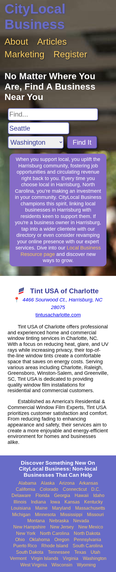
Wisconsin (62, 564)
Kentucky (93, 502)
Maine (41, 508)
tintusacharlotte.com (58, 315)
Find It (82, 142)
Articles (52, 42)
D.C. (95, 489)
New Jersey (62, 527)
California (25, 489)
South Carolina (88, 545)
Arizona (67, 483)
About (16, 42)
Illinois (20, 502)
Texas (80, 552)
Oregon (61, 539)
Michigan (21, 514)
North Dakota (87, 533)
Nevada (81, 520)
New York (25, 533)
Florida (42, 495)
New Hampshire (29, 527)
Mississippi (71, 514)
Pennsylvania (87, 539)
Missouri (95, 514)
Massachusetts (90, 508)
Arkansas (88, 483)
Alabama (27, 483)
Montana (36, 520)
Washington (94, 558)
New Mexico (90, 527)
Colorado (49, 489)
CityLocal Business (35, 16)
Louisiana (21, 508)
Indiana (38, 502)
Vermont (18, 558)
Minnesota (45, 514)
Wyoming (86, 564)
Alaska (48, 483)
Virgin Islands (44, 558)
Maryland (61, 508)
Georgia (62, 495)
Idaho (98, 495)
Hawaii (82, 495)
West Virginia (33, 564)
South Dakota (29, 552)
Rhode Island (54, 545)
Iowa (55, 502)
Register (70, 54)
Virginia (70, 558)
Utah (95, 552)
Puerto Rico (25, 545)
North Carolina (54, 533)
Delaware (21, 495)
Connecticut (75, 489)
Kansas (72, 502)
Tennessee (59, 552)
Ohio (20, 539)
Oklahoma (39, 539)
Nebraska (59, 520)
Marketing (24, 54)
